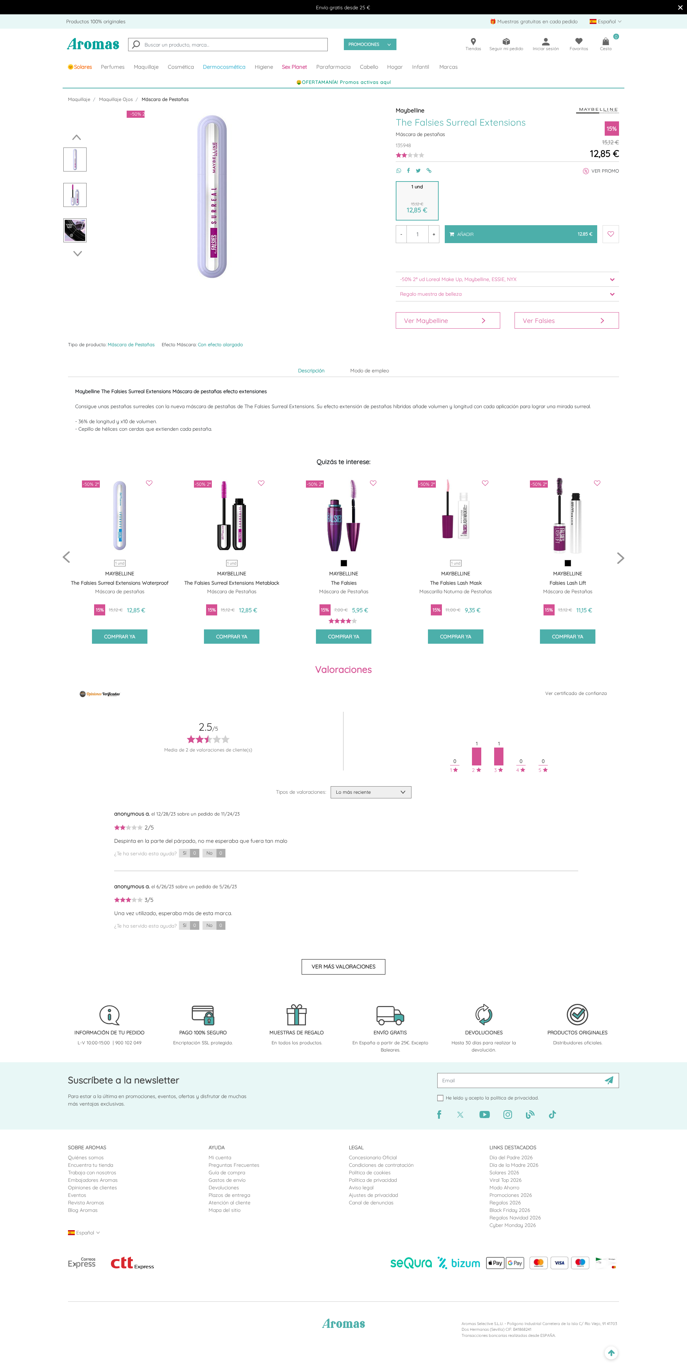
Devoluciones (224, 1187)
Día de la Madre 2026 (514, 1165)
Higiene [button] (264, 66)
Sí (189, 853)
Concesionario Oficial (373, 1157)
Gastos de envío (227, 1180)
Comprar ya (119, 636)
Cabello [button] (369, 66)
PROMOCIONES (364, 44)
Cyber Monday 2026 (512, 1225)
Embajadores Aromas (93, 1180)
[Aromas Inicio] (93, 48)
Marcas (448, 66)
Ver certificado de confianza (576, 693)
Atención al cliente (229, 1202)
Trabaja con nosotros (92, 1172)
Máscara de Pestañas (165, 99)
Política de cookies (370, 1172)
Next (79, 253)
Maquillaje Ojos (116, 99)
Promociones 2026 (510, 1195)
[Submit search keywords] (136, 45)
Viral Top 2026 (505, 1180)
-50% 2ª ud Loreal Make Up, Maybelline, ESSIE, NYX (458, 279)
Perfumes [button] (113, 66)
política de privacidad (514, 1098)
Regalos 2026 (505, 1202)
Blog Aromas (83, 1210)
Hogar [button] (395, 66)
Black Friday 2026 (509, 1210)
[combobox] (228, 44)
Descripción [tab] (311, 370)
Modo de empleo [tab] (369, 370)
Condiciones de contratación (381, 1165)
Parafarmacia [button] (333, 66)
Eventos (77, 1195)
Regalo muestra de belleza (431, 294)
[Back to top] (611, 1353)
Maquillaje (79, 99)
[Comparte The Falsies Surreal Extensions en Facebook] (405, 170)
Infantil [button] (420, 66)
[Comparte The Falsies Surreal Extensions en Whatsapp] (396, 170)
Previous (74, 137)
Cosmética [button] (181, 66)
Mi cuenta (220, 1157)
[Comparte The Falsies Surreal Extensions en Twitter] (415, 170)
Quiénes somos (86, 1157)
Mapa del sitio (224, 1210)
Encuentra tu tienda (90, 1165)
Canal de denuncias (371, 1202)
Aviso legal (361, 1187)
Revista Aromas (86, 1202)
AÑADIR (524, 231)
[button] (295, 67)
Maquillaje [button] (146, 66)
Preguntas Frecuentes (234, 1165)
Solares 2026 (504, 1172)
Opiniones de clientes (92, 1187)
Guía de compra (227, 1172)
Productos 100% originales (96, 21)
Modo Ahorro (504, 1187)
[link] (80, 67)
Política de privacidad (373, 1180)
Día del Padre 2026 (511, 1157)
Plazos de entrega (229, 1195)
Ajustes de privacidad (373, 1195)
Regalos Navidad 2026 (515, 1217)
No (214, 853)
